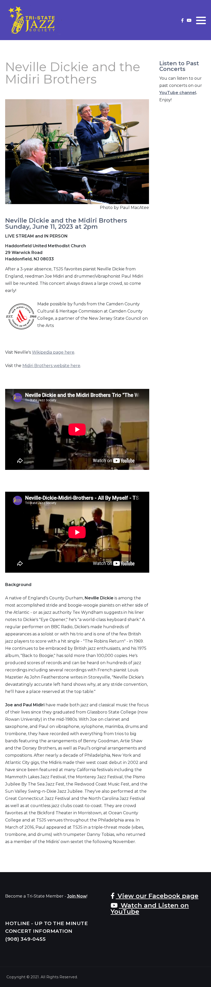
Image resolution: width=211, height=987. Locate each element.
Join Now (77, 896)
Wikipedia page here (53, 352)
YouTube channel (177, 92)
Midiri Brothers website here (51, 365)
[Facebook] (182, 20)
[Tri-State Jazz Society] (33, 20)
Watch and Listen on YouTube (150, 908)
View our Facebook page (157, 896)
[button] (201, 20)
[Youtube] (189, 20)
